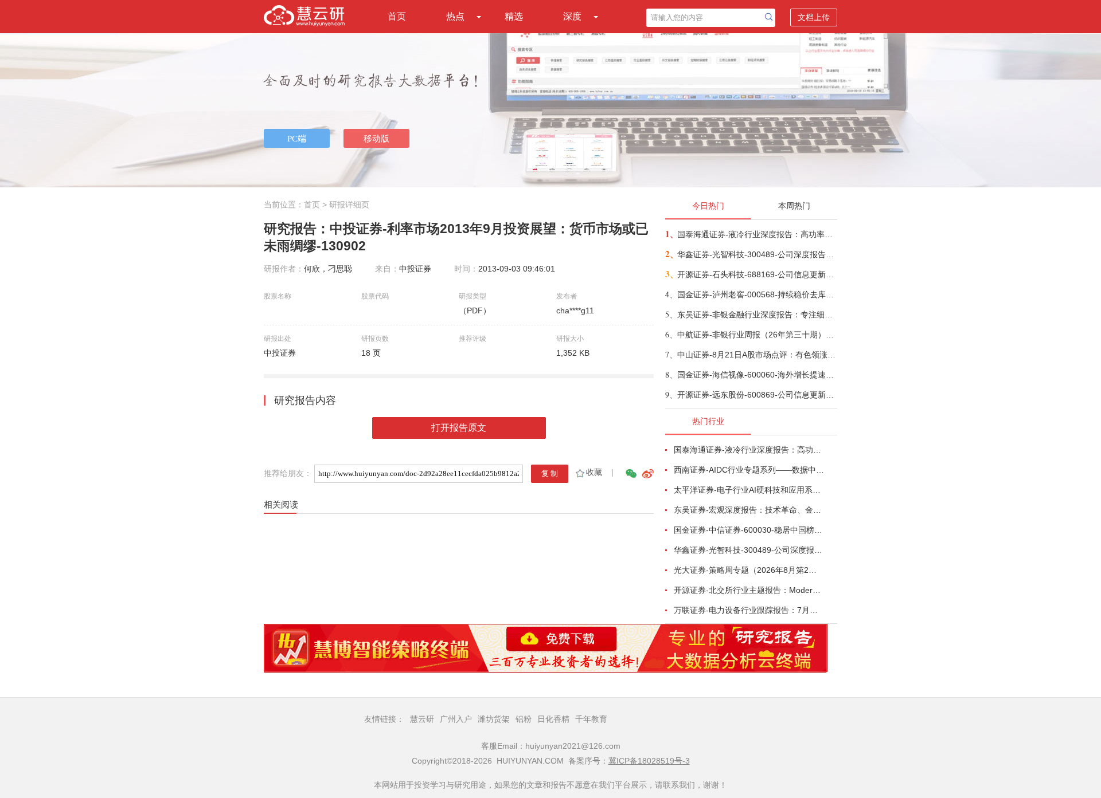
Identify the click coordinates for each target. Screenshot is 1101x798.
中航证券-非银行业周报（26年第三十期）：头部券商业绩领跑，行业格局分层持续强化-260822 (756, 334)
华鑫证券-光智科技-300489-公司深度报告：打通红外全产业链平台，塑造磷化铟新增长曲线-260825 (756, 254)
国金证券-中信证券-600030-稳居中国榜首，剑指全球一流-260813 (749, 529)
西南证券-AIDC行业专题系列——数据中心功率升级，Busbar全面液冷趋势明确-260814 (749, 469)
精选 (514, 16)
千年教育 (591, 719)
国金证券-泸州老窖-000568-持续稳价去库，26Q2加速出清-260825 (756, 294)
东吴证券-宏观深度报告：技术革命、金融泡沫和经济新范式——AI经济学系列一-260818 (749, 509)
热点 (455, 16)
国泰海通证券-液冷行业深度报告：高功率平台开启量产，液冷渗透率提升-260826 (756, 234)
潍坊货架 (494, 719)
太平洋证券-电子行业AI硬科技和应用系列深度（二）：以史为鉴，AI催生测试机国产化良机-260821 (749, 489)
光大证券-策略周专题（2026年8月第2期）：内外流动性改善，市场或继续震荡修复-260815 (749, 570)
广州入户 (456, 719)
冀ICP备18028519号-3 (649, 760)
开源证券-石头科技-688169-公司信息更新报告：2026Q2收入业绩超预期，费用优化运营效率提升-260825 (756, 274)
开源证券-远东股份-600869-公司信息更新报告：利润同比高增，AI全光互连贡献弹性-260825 (756, 394)
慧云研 (422, 719)
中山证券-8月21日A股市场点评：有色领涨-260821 (756, 354)
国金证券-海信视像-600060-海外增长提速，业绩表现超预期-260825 (756, 374)
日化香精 (553, 719)
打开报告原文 (458, 428)
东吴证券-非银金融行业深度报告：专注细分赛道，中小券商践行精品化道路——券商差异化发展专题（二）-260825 (756, 314)
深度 (572, 16)
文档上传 (814, 17)
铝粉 (524, 719)
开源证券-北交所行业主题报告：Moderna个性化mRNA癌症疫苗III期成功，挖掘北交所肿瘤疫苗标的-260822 (749, 590)
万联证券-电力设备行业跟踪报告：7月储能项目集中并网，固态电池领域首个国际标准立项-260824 (749, 610)
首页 (397, 16)
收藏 (594, 472)
